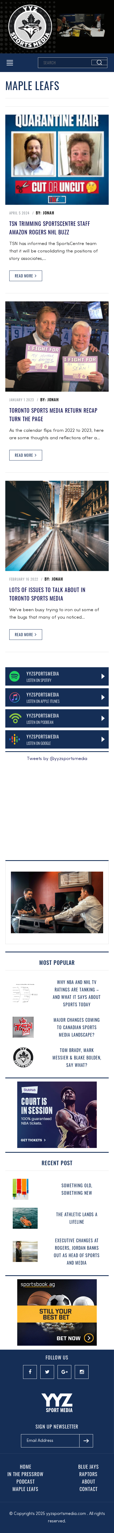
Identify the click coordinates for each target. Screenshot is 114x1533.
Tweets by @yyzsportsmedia (57, 759)
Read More (24, 275)
